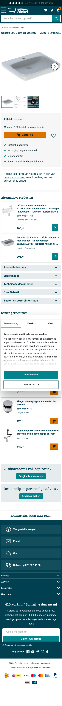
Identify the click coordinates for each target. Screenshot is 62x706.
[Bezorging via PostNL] (7, 675)
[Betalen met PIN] (47, 675)
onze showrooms (14, 177)
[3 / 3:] (33, 102)
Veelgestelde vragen (24, 529)
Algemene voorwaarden (40, 663)
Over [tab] (50, 323)
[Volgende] (54, 66)
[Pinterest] (37, 651)
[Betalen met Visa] (26, 675)
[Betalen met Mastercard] (40, 675)
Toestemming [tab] (11, 323)
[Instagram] (42, 651)
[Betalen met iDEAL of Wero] (16, 675)
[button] (53, 135)
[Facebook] (28, 651)
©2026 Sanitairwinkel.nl (18, 663)
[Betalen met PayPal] (55, 675)
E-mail (16, 541)
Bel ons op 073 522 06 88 (26, 565)
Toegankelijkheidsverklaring (39, 667)
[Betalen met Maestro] (33, 675)
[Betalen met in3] (34, 682)
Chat (15, 553)
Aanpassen (29, 384)
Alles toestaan (31, 374)
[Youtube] (33, 651)
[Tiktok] (47, 651)
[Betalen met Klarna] (27, 682)
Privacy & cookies (18, 667)
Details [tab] (31, 323)
